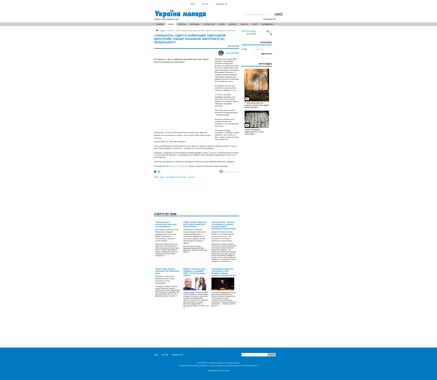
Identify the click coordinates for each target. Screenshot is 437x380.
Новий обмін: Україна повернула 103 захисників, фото (167, 271)
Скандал (191, 177)
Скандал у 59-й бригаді (178, 166)
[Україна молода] (180, 14)
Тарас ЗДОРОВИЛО (232, 53)
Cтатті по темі (165, 214)
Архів (193, 4)
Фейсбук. (234, 90)
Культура (244, 24)
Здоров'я (233, 24)
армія (162, 177)
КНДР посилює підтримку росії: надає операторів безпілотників (195, 224)
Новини (170, 24)
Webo (227, 370)
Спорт (255, 24)
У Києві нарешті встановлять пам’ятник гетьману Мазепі (166, 224)
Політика (182, 24)
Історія (221, 24)
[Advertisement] (196, 195)
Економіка (194, 24)
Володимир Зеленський (176, 177)
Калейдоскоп (267, 24)
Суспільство (209, 24)
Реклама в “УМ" (221, 4)
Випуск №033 (248, 31)
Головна (160, 24)
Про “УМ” (205, 4)
